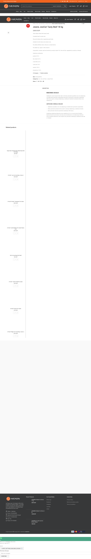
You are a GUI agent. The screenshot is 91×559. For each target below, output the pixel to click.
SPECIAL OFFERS (73, 11)
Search (65, 6)
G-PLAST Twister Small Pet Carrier (16, 281)
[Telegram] (67, 1)
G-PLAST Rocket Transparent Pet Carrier (16, 201)
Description (45, 88)
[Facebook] (61, 1)
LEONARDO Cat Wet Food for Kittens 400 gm (37, 521)
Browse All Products (83, 11)
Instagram (48, 504)
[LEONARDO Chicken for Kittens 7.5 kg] (28, 503)
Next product (84, 23)
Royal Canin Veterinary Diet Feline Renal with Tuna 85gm (15, 151)
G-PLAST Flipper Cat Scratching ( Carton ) (15, 331)
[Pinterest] (64, 1)
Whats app (48, 499)
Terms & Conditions (71, 504)
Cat (37, 23)
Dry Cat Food (41, 23)
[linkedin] (66, 1)
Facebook (48, 502)
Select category (57, 6)
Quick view (24, 136)
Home (34, 23)
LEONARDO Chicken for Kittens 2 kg (38, 511)
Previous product (82, 23)
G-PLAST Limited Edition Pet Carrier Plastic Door (15, 228)
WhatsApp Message (4, 550)
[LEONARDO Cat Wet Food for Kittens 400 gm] (28, 523)
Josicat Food (48, 23)
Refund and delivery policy (73, 502)
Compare (36, 73)
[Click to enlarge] (8, 32)
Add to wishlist (44, 73)
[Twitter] (62, 1)
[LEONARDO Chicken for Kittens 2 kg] (28, 514)
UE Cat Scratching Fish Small (15, 255)
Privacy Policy (70, 499)
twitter (47, 508)
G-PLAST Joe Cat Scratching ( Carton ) (16, 175)
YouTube (48, 506)
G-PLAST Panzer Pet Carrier (15, 308)
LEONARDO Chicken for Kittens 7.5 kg (38, 500)
